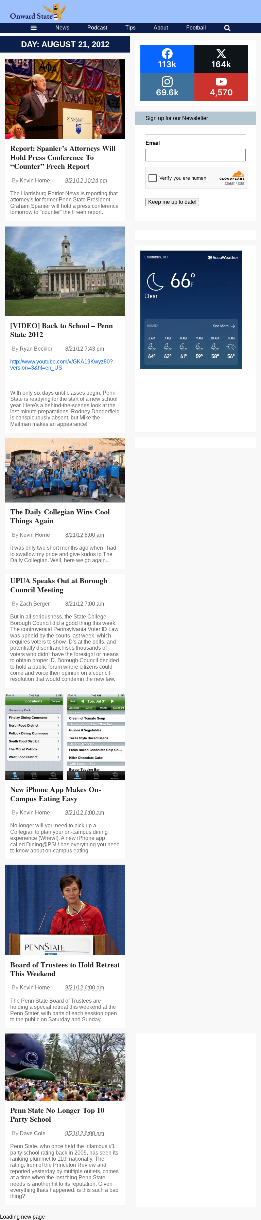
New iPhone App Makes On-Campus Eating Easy (55, 794)
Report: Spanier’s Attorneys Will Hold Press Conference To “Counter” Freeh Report (63, 157)
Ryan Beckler (36, 349)
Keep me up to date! (172, 202)
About (161, 28)
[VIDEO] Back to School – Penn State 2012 (61, 330)
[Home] (38, 18)
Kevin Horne (35, 180)
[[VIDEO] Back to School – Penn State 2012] (65, 272)
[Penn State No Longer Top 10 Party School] (65, 1068)
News (62, 28)
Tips (130, 28)
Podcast (97, 28)
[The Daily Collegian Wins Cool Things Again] (65, 471)
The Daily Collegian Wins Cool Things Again (60, 516)
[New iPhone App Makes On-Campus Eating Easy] (65, 737)
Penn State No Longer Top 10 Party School (57, 1114)
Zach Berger (35, 604)
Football (196, 28)
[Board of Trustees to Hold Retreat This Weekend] (65, 911)
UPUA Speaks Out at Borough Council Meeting (58, 585)
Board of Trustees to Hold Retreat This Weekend (65, 969)
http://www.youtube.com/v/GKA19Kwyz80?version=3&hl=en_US (61, 365)
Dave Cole (33, 1133)
